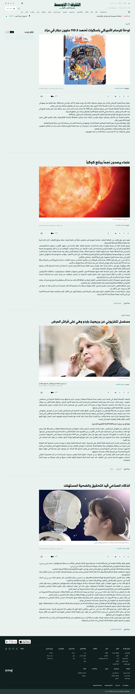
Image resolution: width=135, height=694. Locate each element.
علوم (74, 656)
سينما (84, 658)
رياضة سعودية (126, 673)
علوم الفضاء (117, 303)
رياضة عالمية (127, 678)
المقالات (106, 653)
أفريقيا (117, 661)
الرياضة (49, 12)
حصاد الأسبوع (116, 673)
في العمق (44, 12)
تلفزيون (118, 469)
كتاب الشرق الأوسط (103, 658)
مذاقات (51, 653)
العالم (96, 12)
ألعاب (26, 12)
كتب (85, 653)
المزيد (22, 12)
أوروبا (117, 656)
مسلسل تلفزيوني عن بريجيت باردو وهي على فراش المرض (90, 322)
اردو (115, 3)
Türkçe (119, 3)
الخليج (127, 656)
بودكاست (32, 12)
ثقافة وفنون (79, 12)
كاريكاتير (106, 656)
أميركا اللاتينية (116, 664)
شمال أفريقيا (125, 658)
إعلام (85, 661)
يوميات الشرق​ (57, 12)
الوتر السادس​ (83, 656)
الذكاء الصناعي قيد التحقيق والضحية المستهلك (97, 486)
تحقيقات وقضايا (115, 676)
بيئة (74, 658)
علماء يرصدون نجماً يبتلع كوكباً (108, 162)
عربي (129, 3)
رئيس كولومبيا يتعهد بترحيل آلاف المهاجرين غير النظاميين (104, 16)
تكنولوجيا (65, 12)
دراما (111, 469)
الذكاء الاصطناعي (115, 629)
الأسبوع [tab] (7, 32)
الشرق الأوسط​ (103, 12)
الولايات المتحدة (115, 653)
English (125, 3)
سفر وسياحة (50, 656)
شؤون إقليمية (127, 664)
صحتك (73, 653)
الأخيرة (128, 24)
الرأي (92, 12)
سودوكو (84, 676)
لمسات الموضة (50, 658)
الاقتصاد (86, 12)
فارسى (111, 3)
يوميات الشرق (125, 315)
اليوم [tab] (12, 32)
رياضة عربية (127, 676)
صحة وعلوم (72, 12)
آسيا (118, 658)
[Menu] (129, 12)
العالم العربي (127, 653)
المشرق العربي (125, 661)
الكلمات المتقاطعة (82, 673)
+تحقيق (117, 678)
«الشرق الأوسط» (119, 88)
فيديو (38, 12)
